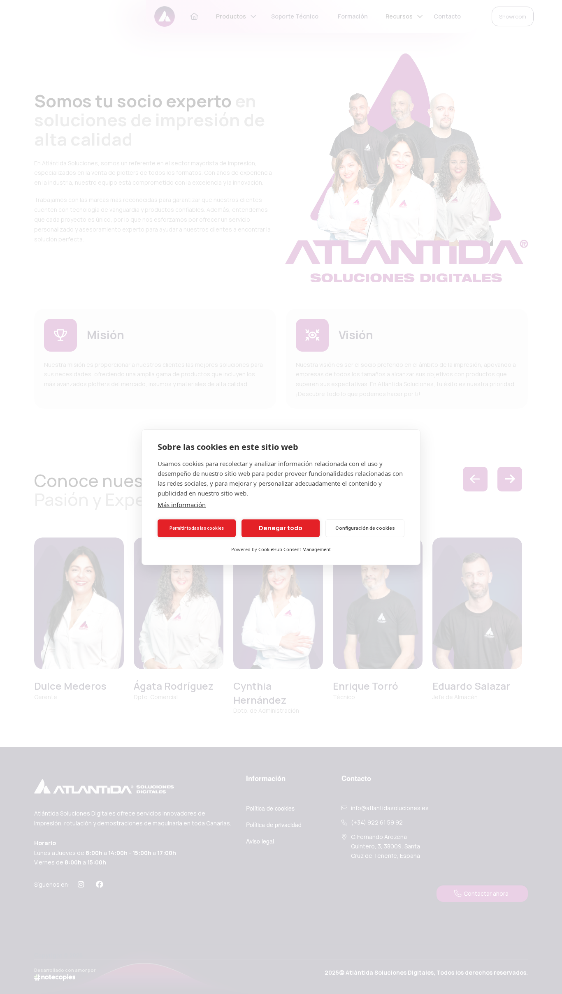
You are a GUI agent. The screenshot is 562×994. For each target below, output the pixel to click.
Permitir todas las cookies (197, 528)
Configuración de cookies (365, 528)
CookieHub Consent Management (294, 549)
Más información (182, 504)
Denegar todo (280, 528)
